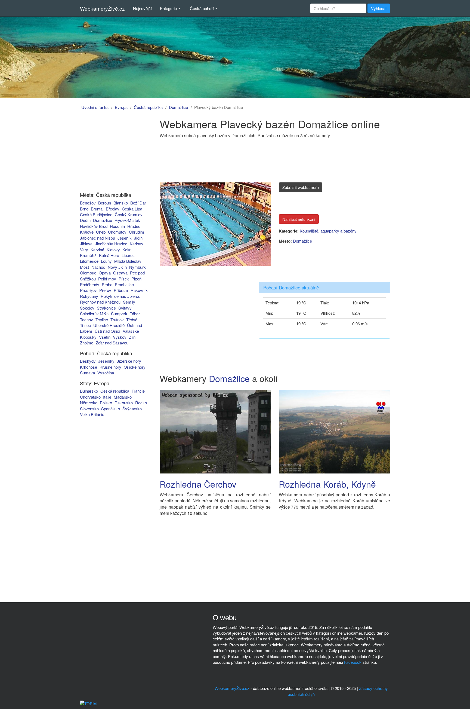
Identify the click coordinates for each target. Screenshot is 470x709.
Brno (84, 209)
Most (84, 267)
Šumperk (119, 313)
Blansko (120, 203)
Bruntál (97, 209)
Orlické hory (135, 367)
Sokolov (87, 308)
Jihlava (86, 243)
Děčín (85, 220)
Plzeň (136, 279)
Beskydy (88, 361)
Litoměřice (89, 261)
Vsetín (104, 337)
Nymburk (137, 267)
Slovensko (89, 408)
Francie (138, 391)
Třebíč (131, 319)
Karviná (97, 249)
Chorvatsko (90, 397)
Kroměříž (88, 255)
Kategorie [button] (168, 8)
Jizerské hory (129, 361)
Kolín (126, 249)
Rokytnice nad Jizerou (120, 296)
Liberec (128, 255)
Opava (105, 273)
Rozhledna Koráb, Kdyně (327, 484)
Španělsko (110, 408)
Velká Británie (92, 414)
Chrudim (136, 232)
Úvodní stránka (95, 107)
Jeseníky (106, 361)
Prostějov (88, 290)
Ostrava (120, 273)
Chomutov (117, 232)
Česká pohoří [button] (202, 8)
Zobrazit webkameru (300, 187)
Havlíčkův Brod (93, 226)
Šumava (87, 372)
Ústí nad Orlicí (107, 331)
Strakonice (106, 308)
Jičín (138, 238)
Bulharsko (89, 391)
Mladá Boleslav (127, 261)
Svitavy (125, 308)
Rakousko (124, 402)
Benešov (88, 203)
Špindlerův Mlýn (94, 313)
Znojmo (86, 343)
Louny (106, 261)
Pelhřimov (107, 279)
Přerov (105, 290)
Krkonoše (88, 367)
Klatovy (113, 249)
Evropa (121, 107)
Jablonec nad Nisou (97, 238)
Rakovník (139, 290)
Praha (107, 284)
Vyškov (119, 337)
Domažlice (178, 107)
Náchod (98, 267)
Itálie (107, 397)
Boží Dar (138, 203)
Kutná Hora (109, 255)
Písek (124, 279)
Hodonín (117, 226)
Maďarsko (123, 397)
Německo (88, 402)
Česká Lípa (132, 209)
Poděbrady (89, 284)
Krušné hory (110, 367)
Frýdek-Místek (127, 220)
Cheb (101, 232)
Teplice (101, 319)
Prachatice (124, 284)
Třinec (85, 325)
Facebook (352, 662)
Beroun (104, 203)
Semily (129, 302)
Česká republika (148, 107)
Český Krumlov (129, 214)
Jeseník (125, 238)
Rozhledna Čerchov (198, 484)
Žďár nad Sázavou (112, 343)
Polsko (106, 402)
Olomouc (88, 273)
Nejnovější (142, 8)
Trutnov (117, 319)
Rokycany (89, 296)
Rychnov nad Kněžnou (100, 302)
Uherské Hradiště (109, 325)
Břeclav (112, 209)
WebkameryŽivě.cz (102, 8)
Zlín (132, 337)
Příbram (121, 290)
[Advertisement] (110, 152)
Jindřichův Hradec (111, 243)
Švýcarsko (132, 408)
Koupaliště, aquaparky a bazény (328, 231)
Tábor (135, 313)
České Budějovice (96, 214)
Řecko (141, 402)
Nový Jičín (117, 267)
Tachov (86, 319)
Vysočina (105, 372)
